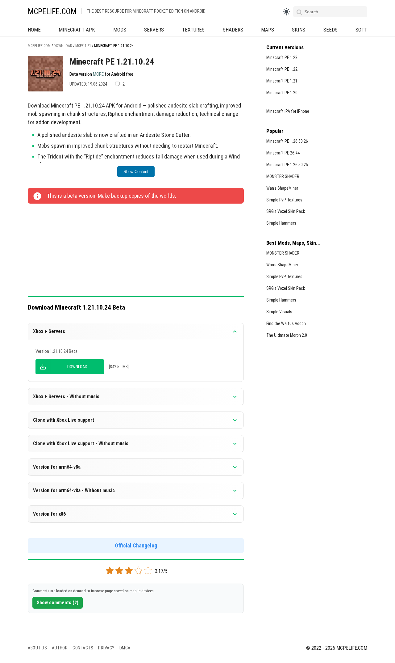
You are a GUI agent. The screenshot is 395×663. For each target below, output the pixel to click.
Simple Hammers (281, 223)
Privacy (106, 647)
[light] (286, 11)
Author (60, 647)
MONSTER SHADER (282, 176)
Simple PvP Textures (284, 199)
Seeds (330, 30)
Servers (154, 30)
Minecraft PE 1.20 (281, 92)
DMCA (125, 647)
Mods (119, 30)
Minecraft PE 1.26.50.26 (287, 141)
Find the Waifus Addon (286, 323)
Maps (267, 30)
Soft (361, 30)
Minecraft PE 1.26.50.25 (287, 164)
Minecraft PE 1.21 (281, 80)
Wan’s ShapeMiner (282, 188)
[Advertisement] (136, 250)
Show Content (135, 171)
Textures (193, 30)
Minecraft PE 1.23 (281, 57)
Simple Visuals (279, 311)
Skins (298, 30)
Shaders (233, 30)
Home (34, 30)
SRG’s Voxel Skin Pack (285, 211)
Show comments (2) (57, 603)
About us (37, 647)
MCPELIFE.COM (52, 11)
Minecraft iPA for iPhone (287, 111)
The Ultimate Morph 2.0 (286, 335)
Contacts (83, 647)
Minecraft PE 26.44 (283, 152)
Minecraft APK (77, 30)
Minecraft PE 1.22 (281, 69)
